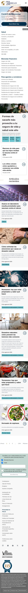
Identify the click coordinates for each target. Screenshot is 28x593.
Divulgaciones (6, 506)
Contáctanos (5, 481)
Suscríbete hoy (14, 24)
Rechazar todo (14, 590)
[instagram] (3, 546)
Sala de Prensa (6, 483)
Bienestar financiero (9, 460)
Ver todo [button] (3, 54)
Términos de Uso (6, 496)
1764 (19, 443)
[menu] (26, 3)
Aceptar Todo (7, 590)
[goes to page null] (23, 116)
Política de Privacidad (8, 518)
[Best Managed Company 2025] (14, 554)
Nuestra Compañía (7, 488)
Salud (5, 462)
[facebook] (13, 545)
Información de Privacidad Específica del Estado (8, 529)
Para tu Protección (7, 503)
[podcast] (22, 545)
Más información (22, 590)
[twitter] (17, 546)
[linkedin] (8, 545)
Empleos (4, 486)
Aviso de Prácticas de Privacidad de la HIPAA (8, 522)
